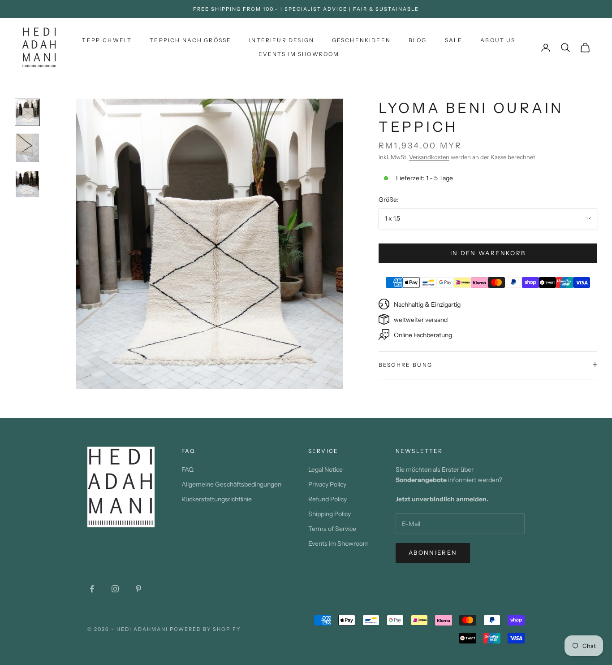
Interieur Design (281, 40)
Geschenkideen (361, 40)
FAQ (187, 469)
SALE (454, 40)
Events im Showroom (299, 54)
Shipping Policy (329, 514)
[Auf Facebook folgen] (91, 588)
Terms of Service (332, 529)
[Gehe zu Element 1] (27, 112)
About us (497, 40)
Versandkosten (429, 156)
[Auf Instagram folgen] (115, 588)
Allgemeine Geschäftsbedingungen (231, 484)
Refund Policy (327, 499)
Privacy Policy (327, 484)
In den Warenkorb (488, 252)
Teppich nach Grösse (190, 40)
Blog (418, 40)
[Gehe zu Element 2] (27, 148)
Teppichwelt (107, 40)
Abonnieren (433, 552)
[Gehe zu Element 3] (27, 184)
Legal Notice (325, 469)
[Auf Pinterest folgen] (138, 588)
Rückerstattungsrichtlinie (216, 499)
